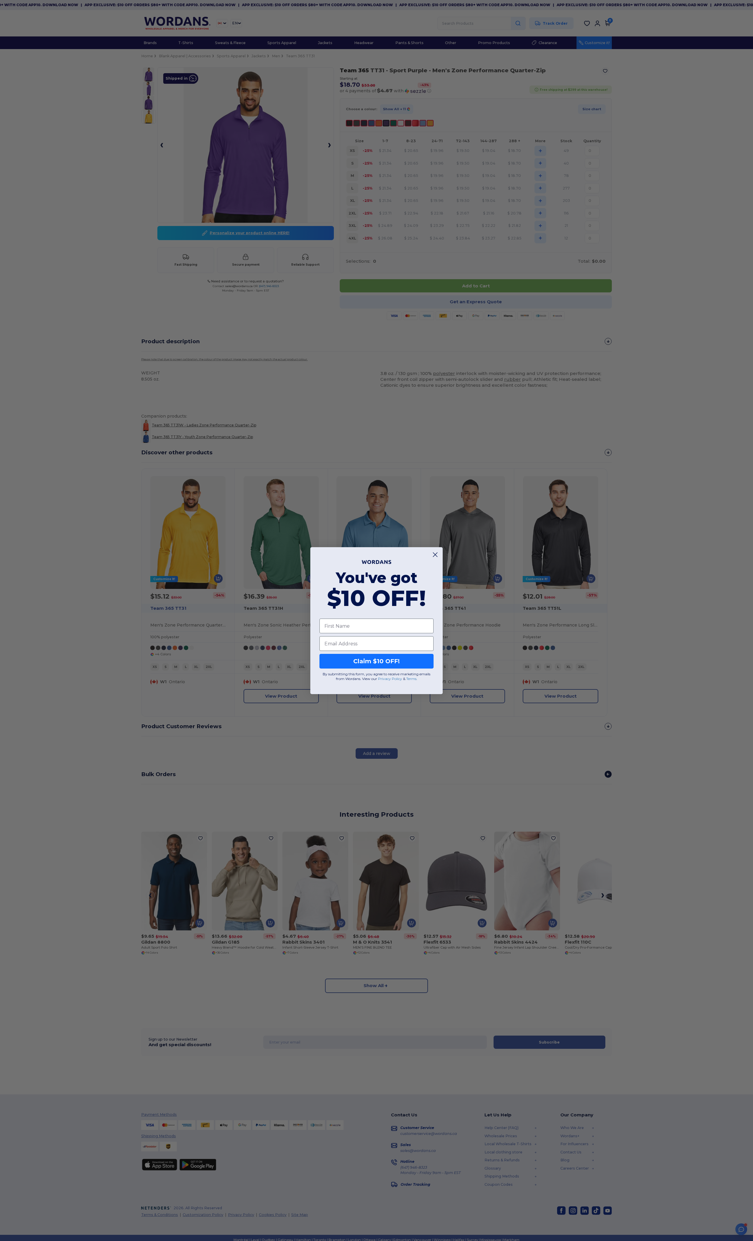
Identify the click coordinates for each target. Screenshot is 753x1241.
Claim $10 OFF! (376, 661)
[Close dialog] (435, 555)
